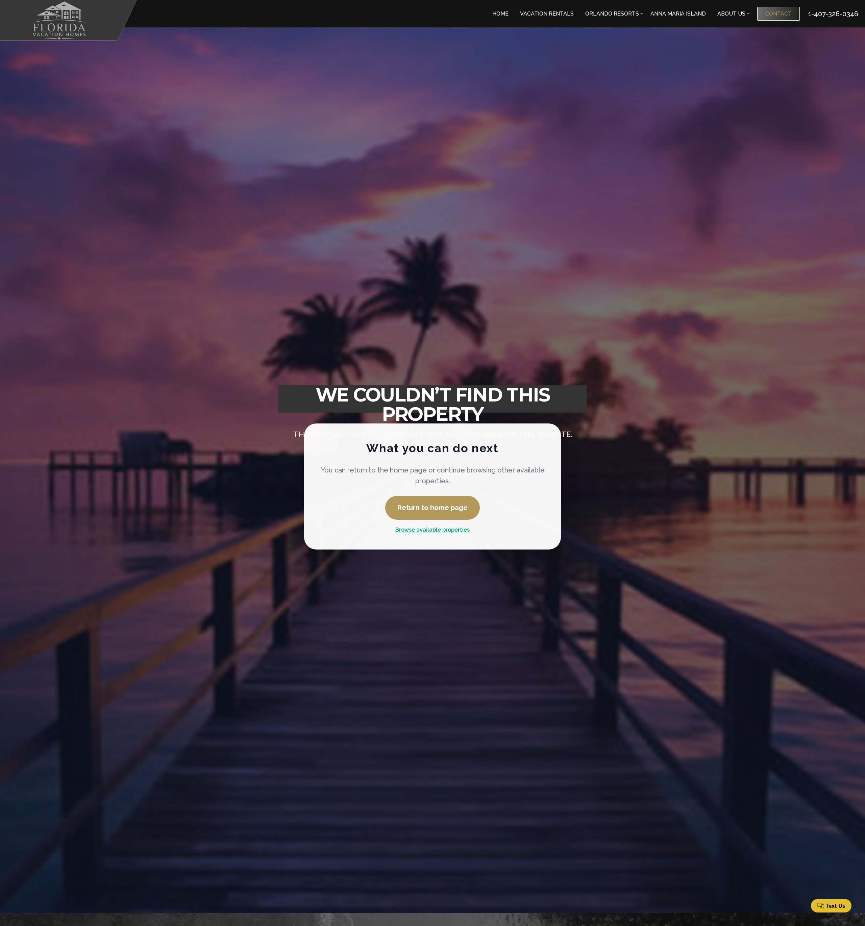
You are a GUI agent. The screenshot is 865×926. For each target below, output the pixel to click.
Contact (778, 13)
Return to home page (432, 508)
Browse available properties (432, 530)
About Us (731, 13)
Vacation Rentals (547, 13)
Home (500, 13)
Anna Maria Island (678, 13)
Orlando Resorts (612, 13)
